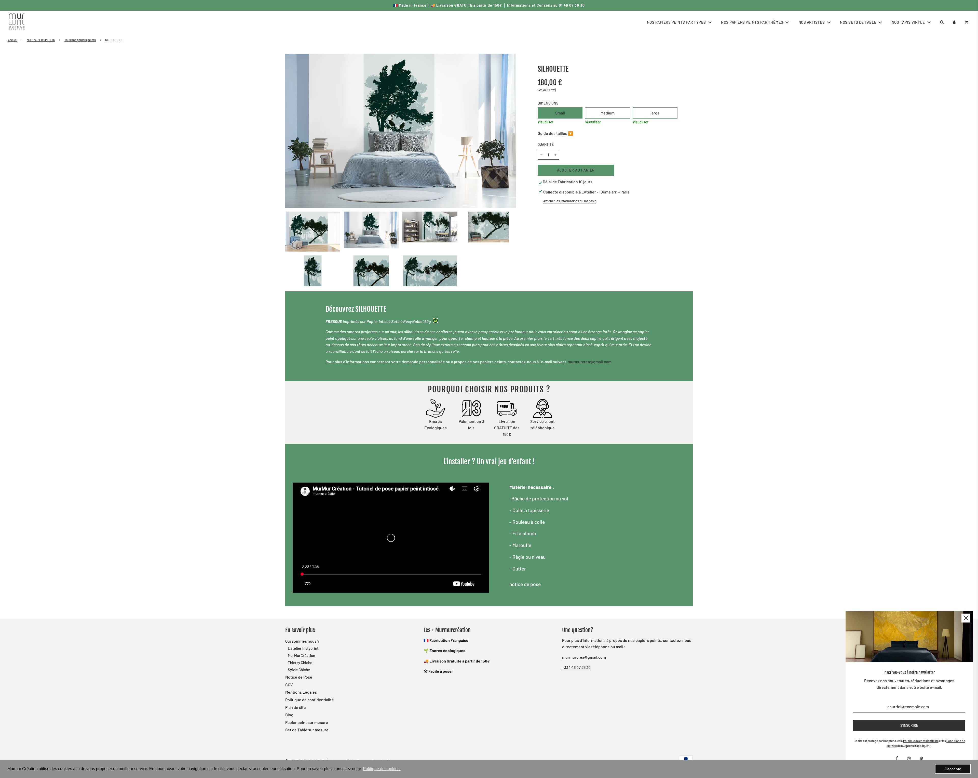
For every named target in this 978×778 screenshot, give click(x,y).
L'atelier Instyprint (303, 648)
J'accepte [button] (953, 769)
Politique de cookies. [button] (382, 769)
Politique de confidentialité (309, 699)
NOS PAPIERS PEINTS (41, 40)
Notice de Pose (298, 677)
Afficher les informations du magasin (569, 201)
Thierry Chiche (300, 662)
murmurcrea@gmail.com (590, 361)
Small (560, 112)
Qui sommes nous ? (302, 641)
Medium (608, 112)
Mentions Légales (301, 692)
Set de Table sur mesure (307, 729)
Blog (289, 714)
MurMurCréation (301, 655)
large (655, 112)
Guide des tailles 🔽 (555, 133)
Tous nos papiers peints (80, 40)
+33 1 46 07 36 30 (576, 667)
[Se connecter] (954, 22)
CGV (289, 684)
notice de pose (525, 584)
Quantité (546, 144)
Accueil (12, 40)
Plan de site (295, 707)
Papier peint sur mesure (306, 722)
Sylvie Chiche (299, 669)
